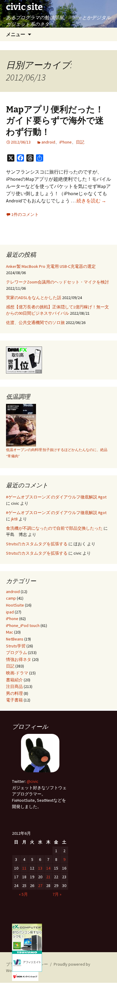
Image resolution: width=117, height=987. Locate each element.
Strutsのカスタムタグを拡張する (37, 543)
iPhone (65, 142)
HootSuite (15, 605)
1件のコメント (25, 214)
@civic (32, 781)
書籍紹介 (14, 680)
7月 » (57, 894)
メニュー (15, 34)
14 (48, 868)
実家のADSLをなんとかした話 (33, 297)
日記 (80, 142)
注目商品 (14, 686)
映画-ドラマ (17, 673)
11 (24, 868)
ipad (10, 612)
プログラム (16, 652)
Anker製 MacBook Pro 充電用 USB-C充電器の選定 (51, 266)
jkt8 (14, 519)
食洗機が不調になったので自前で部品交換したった (54, 528)
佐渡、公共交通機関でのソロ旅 (35, 322)
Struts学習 (16, 646)
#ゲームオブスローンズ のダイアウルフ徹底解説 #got (56, 497)
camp (11, 598)
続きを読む (91, 201)
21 (48, 877)
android (48, 142)
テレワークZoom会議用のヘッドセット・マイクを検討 (57, 282)
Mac (9, 632)
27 (40, 885)
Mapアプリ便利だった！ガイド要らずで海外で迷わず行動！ (55, 120)
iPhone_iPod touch (23, 625)
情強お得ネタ (18, 659)
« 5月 (23, 894)
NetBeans (14, 639)
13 (40, 868)
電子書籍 (14, 700)
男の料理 (14, 693)
